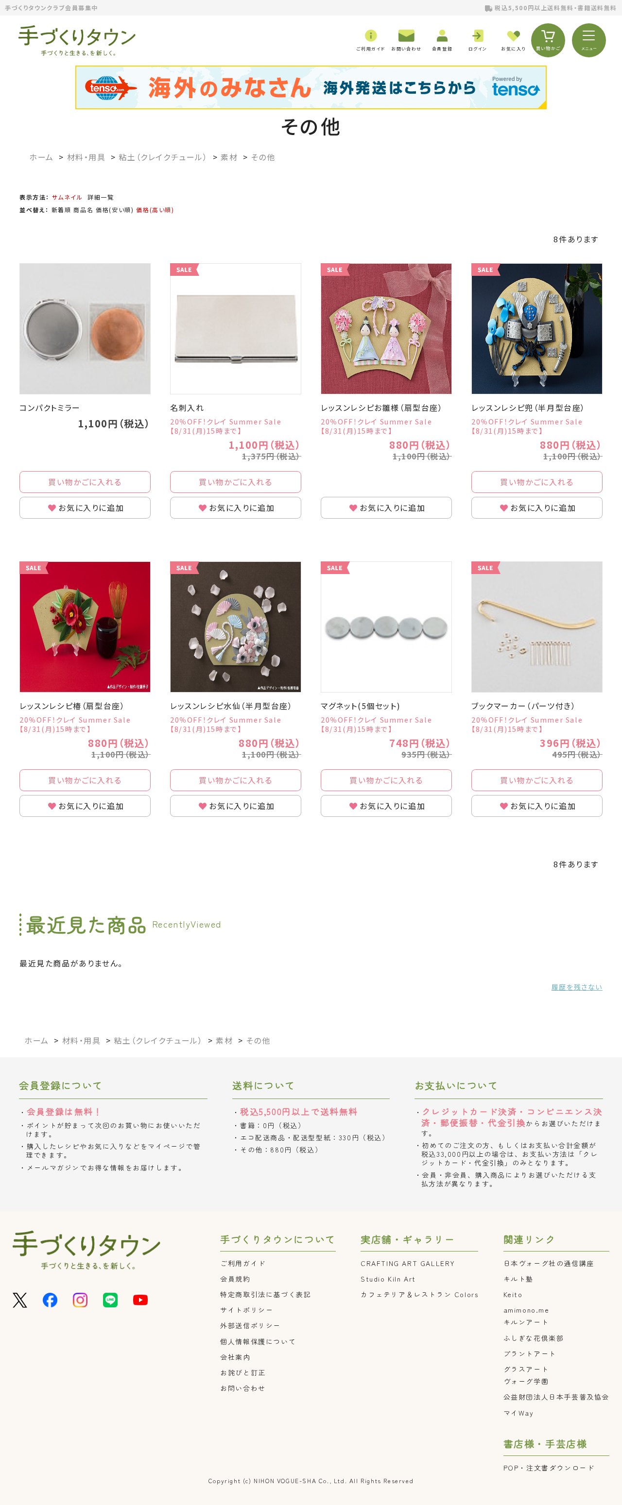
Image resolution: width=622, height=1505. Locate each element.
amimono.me (526, 1310)
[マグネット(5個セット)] (386, 627)
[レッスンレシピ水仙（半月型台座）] (235, 627)
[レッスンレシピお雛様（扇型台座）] (386, 328)
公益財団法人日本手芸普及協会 (556, 1397)
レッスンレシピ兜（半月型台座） (528, 407)
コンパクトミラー (50, 407)
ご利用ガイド (243, 1263)
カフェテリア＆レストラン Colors (419, 1294)
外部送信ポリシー (250, 1325)
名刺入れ (187, 407)
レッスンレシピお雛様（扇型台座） (382, 407)
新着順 (61, 209)
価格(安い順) (115, 209)
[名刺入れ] (235, 328)
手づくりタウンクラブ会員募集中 (51, 7)
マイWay (518, 1413)
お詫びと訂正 (243, 1372)
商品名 (83, 209)
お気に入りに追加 (91, 507)
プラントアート (529, 1353)
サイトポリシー (246, 1310)
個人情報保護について (258, 1341)
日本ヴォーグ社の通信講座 (548, 1263)
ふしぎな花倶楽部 (533, 1338)
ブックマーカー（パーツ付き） (523, 705)
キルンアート (526, 1322)
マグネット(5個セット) (360, 705)
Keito (513, 1294)
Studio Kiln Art (388, 1279)
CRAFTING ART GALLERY (408, 1263)
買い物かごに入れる (84, 482)
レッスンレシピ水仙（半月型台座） (231, 705)
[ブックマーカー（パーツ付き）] (537, 627)
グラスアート (526, 1369)
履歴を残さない (577, 987)
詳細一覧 (100, 197)
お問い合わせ (243, 1388)
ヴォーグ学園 (526, 1381)
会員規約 (235, 1279)
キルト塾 (518, 1279)
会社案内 (235, 1357)
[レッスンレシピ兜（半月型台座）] (537, 328)
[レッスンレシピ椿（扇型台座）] (85, 627)
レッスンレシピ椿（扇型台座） (72, 705)
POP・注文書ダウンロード (549, 1467)
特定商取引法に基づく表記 (265, 1294)
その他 (311, 126)
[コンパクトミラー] (85, 328)
